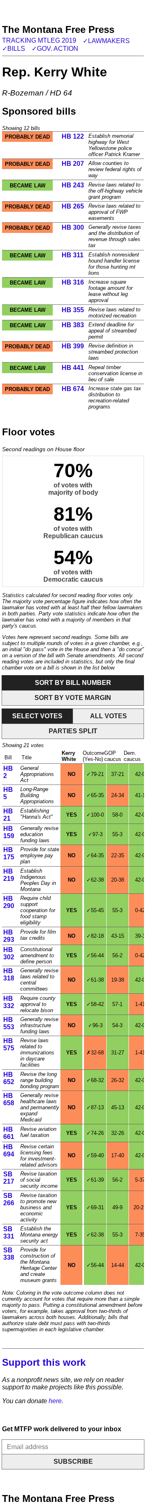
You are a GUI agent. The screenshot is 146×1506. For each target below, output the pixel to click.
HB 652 (8, 1078)
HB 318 (8, 974)
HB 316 (73, 282)
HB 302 (8, 953)
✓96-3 (95, 1025)
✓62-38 (95, 880)
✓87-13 (95, 1107)
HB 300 (73, 227)
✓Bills (13, 48)
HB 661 (8, 1133)
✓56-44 (95, 955)
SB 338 (8, 1254)
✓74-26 (95, 1133)
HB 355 (73, 309)
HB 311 (73, 255)
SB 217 (8, 1178)
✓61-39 (95, 1180)
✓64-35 (95, 855)
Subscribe (73, 1461)
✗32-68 (95, 1053)
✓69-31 (95, 1207)
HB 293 (8, 936)
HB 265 (73, 206)
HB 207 (73, 163)
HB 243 (73, 185)
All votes (108, 716)
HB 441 (73, 367)
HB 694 (8, 1150)
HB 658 (8, 1099)
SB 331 (8, 1233)
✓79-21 (95, 774)
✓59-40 (95, 1155)
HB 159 (8, 832)
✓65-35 (95, 795)
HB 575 (8, 1044)
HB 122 (73, 136)
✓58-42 (95, 1004)
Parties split (73, 731)
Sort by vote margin (72, 697)
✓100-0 (95, 815)
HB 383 (73, 325)
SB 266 (8, 1199)
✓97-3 (95, 834)
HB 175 (8, 853)
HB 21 (8, 815)
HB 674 (73, 388)
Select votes (37, 716)
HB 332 (8, 1002)
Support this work (44, 1362)
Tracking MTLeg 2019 (39, 40)
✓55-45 (95, 910)
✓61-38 (95, 980)
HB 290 (8, 902)
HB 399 (73, 346)
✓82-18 (95, 936)
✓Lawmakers (106, 40)
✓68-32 (95, 1080)
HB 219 (8, 875)
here (55, 1400)
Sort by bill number (73, 682)
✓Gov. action (55, 48)
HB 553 (8, 1023)
